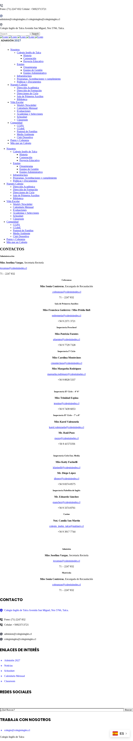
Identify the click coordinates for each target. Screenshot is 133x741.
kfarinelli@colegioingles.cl (66, 467)
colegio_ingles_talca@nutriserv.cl (66, 526)
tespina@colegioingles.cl (66, 403)
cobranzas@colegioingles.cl (66, 291)
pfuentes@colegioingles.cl (66, 339)
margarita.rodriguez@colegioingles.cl (66, 374)
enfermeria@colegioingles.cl (66, 315)
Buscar (128, 710)
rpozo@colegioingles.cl (66, 438)
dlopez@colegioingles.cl (66, 478)
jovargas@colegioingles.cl (13, 268)
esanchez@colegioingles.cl (66, 502)
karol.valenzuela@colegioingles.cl (66, 427)
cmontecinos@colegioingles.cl (66, 363)
